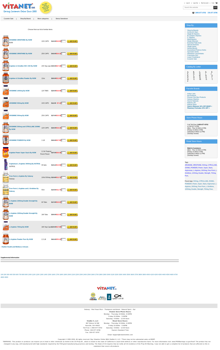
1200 (37, 274)
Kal (134, 309)
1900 (65, 274)
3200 (116, 274)
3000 (109, 274)
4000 (148, 274)
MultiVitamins (192, 39)
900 (26, 274)
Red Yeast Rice (97, 309)
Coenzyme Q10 (192, 55)
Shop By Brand (25, 19)
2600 (93, 274)
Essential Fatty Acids (194, 43)
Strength (200, 189)
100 (2, 274)
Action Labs (191, 94)
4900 (6, 277)
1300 (41, 274)
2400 (85, 274)
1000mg (188, 189)
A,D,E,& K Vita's (192, 32)
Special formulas (193, 45)
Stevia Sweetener (62, 19)
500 (14, 274)
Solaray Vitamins (193, 99)
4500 (168, 274)
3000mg (194, 186)
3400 (124, 274)
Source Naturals (192, 101)
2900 (105, 274)
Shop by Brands (193, 30)
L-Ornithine (210, 186)
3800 (140, 274)
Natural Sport (191, 104)
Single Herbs (191, 46)
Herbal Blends (192, 48)
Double (193, 189)
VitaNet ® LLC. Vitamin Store (107, 288)
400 (11, 274)
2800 (101, 274)
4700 (176, 274)
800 (23, 274)
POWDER (188, 184)
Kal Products (191, 95)
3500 (128, 274)
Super (200, 184)
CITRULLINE (203, 181)
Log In (188, 3)
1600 (53, 274)
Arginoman (211, 184)
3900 (144, 274)
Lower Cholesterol (193, 57)
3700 (136, 274)
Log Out (195, 3)
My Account (204, 3)
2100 (73, 274)
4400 (164, 274)
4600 (172, 274)
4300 (160, 274)
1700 (57, 274)
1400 (45, 274)
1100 (34, 274)
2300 (81, 274)
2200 (77, 274)
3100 (112, 274)
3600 (132, 274)
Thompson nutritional (112, 309)
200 (5, 274)
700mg (206, 189)
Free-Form (201, 186)
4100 (152, 274)
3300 (120, 274)
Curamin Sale (8, 19)
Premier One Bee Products (196, 97)
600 (17, 274)
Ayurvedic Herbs (193, 52)
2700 (97, 274)
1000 (30, 274)
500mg (195, 181)
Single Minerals (192, 41)
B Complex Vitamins (194, 36)
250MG (211, 181)
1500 (49, 274)
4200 (156, 274)
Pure (211, 189)
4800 (2, 277)
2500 (89, 274)
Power (195, 184)
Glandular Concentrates (195, 54)
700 (20, 274)
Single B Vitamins (193, 34)
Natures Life (191, 103)
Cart (213, 3)
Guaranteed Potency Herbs (196, 50)
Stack (205, 184)
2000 (69, 274)
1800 (61, 274)
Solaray (87, 309)
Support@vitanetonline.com (123, 334)
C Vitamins (191, 37)
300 (8, 274)
